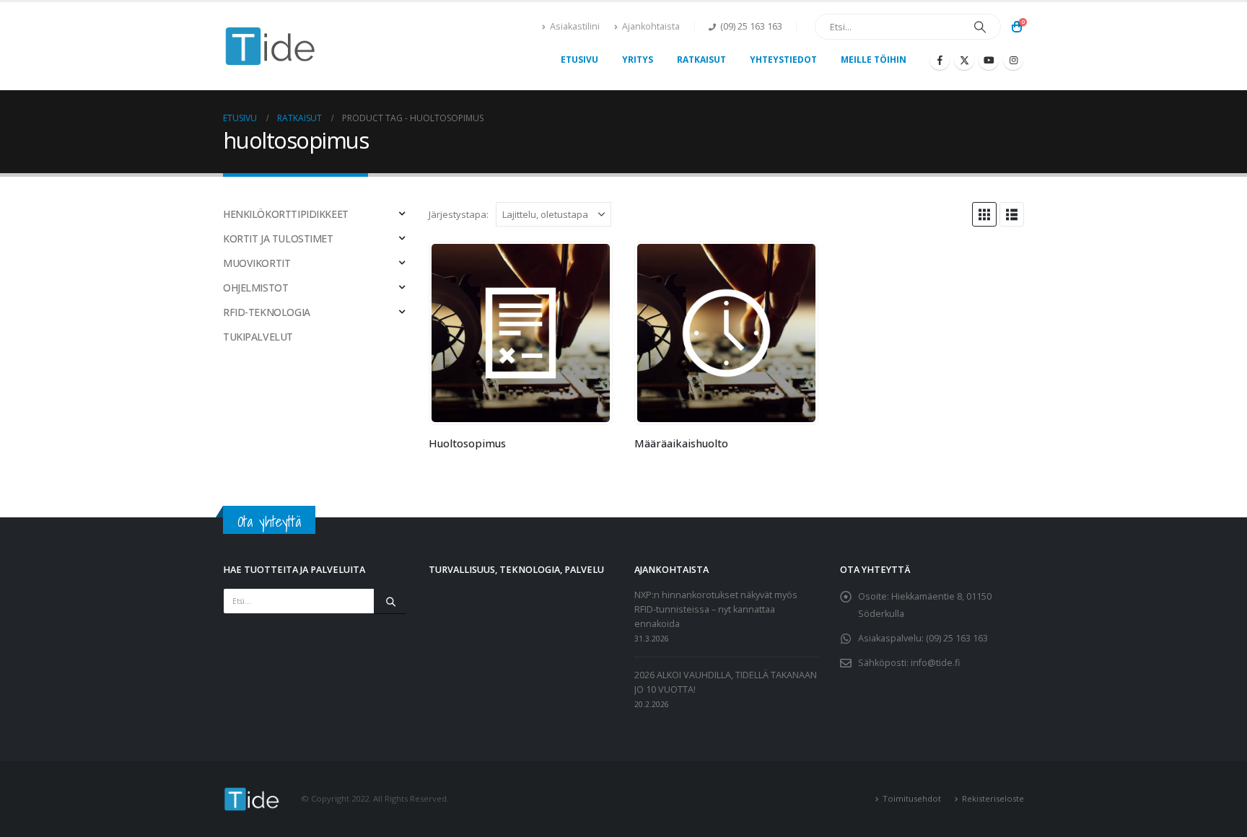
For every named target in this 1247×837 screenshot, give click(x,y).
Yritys (637, 59)
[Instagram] (1013, 60)
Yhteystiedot (783, 59)
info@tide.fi (935, 663)
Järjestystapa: (459, 214)
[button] (984, 214)
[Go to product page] (520, 332)
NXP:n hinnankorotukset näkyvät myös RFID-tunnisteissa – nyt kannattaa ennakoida (715, 609)
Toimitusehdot (912, 798)
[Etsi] (980, 26)
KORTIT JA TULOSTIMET (278, 238)
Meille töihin (873, 59)
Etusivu (579, 59)
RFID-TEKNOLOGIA (266, 312)
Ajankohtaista (651, 26)
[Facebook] (939, 60)
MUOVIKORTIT (256, 263)
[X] (964, 60)
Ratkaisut (701, 59)
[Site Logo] (270, 46)
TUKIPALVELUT (258, 336)
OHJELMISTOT (255, 287)
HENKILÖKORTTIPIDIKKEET (286, 214)
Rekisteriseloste (993, 798)
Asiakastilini (575, 26)
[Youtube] (989, 60)
